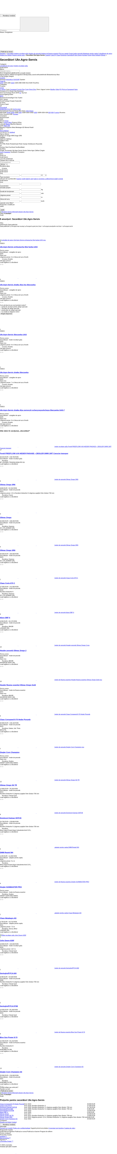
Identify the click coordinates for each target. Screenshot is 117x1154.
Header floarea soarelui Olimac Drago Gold (18, 685)
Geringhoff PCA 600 (8, 973)
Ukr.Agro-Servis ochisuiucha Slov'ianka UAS (19, 247)
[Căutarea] (34, 24)
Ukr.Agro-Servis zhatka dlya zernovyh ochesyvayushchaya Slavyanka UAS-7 (32, 410)
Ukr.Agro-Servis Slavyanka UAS (13, 335)
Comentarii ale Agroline (56, 1128)
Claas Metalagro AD (8, 918)
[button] (58, 42)
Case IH (53, 55)
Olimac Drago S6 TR (8, 785)
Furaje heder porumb (75, 53)
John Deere (78, 55)
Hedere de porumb (35, 53)
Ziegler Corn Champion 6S (11, 1072)
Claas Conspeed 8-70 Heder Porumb (15, 719)
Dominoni (63, 55)
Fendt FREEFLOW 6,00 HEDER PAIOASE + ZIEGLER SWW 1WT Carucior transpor (34, 453)
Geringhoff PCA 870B (9, 1006)
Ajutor (9, 1122)
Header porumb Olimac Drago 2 (13, 650)
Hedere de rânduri (6, 55)
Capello (47, 55)
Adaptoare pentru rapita (90, 53)
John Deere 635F (7, 941)
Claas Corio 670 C (7, 583)
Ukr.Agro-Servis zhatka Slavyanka (14, 372)
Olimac (103, 55)
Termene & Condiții (6, 1128)
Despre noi (3, 1122)
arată (2, 210)
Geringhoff (70, 55)
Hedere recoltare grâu (21, 53)
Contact (14, 1122)
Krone (90, 55)
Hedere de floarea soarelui (49, 53)
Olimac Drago (5, 517)
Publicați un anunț (6, 1091)
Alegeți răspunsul (6, 313)
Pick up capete (63, 53)
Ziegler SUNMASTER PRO (11, 887)
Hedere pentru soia (18, 55)
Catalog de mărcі (69, 1128)
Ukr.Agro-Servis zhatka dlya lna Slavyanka (18, 285)
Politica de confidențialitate (21, 1128)
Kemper (84, 55)
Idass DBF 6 (5, 618)
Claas (58, 55)
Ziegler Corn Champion (9, 752)
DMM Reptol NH (6, 852)
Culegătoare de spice (105, 53)
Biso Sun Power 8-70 (8, 1037)
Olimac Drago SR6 (7, 485)
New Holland (96, 55)
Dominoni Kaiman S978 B (10, 818)
